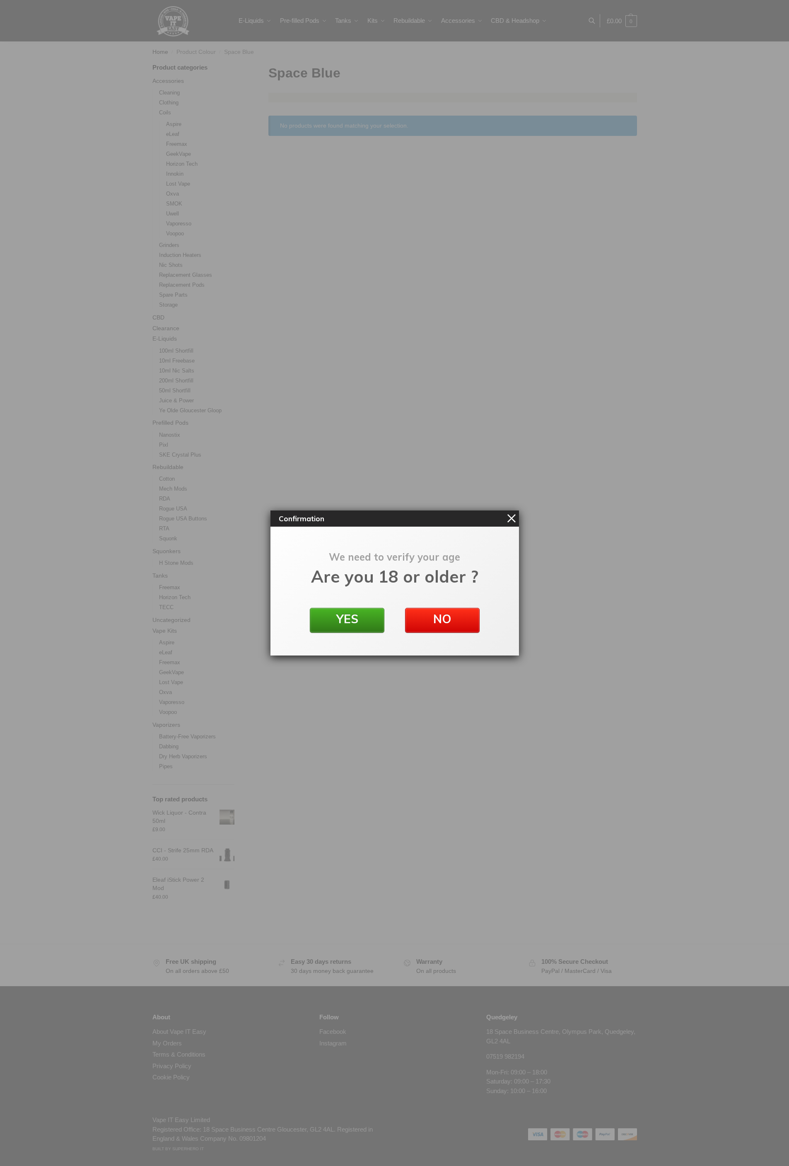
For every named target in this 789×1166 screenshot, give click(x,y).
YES (347, 619)
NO (442, 619)
